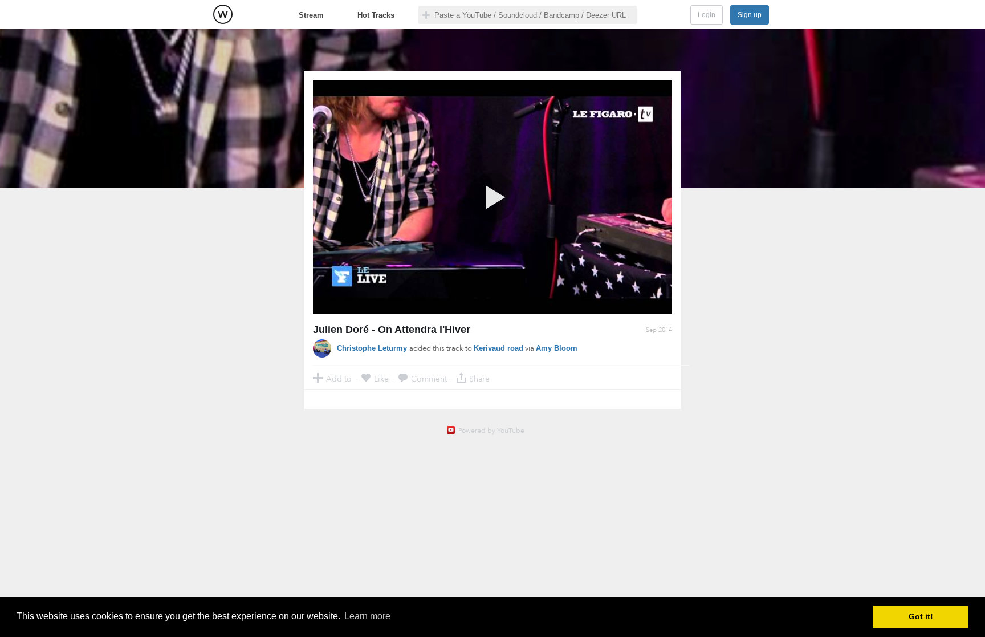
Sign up (750, 15)
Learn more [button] (367, 616)
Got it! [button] (921, 616)
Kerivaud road (498, 348)
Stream (311, 15)
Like (381, 378)
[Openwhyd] (223, 14)
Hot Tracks (375, 15)
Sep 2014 (659, 330)
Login (706, 15)
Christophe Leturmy (373, 348)
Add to (339, 378)
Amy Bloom (556, 348)
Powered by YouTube (491, 430)
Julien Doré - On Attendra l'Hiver (391, 329)
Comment (429, 378)
